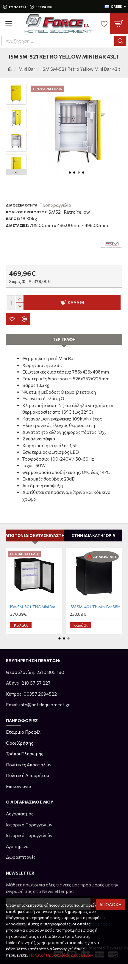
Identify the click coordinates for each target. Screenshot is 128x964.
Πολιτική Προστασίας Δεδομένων (61, 954)
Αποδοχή (110, 904)
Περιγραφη (64, 339)
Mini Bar (26, 69)
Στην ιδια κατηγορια (93, 535)
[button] (70, 172)
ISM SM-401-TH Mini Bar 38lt (95, 606)
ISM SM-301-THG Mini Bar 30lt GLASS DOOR (35, 606)
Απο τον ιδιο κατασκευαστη (35, 535)
